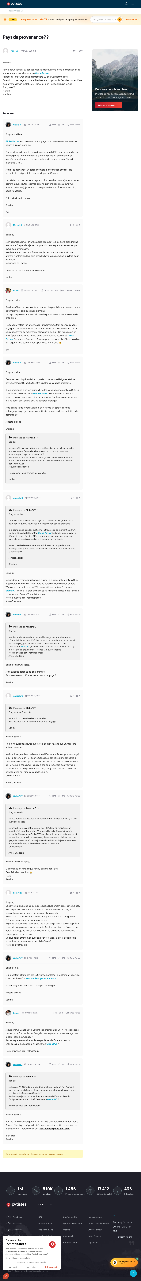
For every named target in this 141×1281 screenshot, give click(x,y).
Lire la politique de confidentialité (18, 1258)
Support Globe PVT (16, 11)
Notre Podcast (94, 1236)
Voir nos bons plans (106, 105)
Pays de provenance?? (26, 37)
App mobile (68, 1236)
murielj (16, 290)
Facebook (17, 1217)
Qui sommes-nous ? (72, 1223)
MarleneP (14, 50)
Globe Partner (42, 73)
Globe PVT (11, 590)
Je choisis (31, 1267)
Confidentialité (70, 1217)
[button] (5, 1276)
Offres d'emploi (95, 1230)
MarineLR (17, 225)
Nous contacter (95, 1217)
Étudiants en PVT (71, 1242)
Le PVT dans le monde (98, 1223)
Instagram (17, 1223)
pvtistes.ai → (132, 19)
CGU (40, 1217)
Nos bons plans (45, 1230)
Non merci (12, 1267)
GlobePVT (17, 124)
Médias (66, 1230)
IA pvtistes (93, 1242)
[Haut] (133, 1273)
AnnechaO (18, 498)
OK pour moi (51, 1267)
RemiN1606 (18, 892)
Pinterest (17, 1230)
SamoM (16, 1013)
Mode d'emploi (45, 1223)
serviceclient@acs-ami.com (41, 978)
